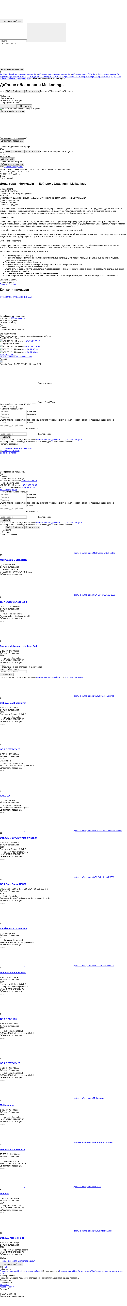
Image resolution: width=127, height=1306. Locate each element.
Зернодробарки (22, 79)
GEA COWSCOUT (10, 749)
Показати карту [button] (45, 383)
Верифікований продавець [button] (12, 316)
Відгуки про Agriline (68, 1271)
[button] (63, 56)
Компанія (31, 414)
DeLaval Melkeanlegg (12, 1238)
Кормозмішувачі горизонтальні (96, 76)
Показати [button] (19, 341)
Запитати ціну (7, 159)
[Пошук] (46, 32)
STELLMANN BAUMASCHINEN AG (16, 297)
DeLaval (4, 1193)
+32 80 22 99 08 (30, 352)
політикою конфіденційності (49, 439)
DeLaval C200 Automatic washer (18, 837)
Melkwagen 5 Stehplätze (14, 560)
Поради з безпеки (8, 284)
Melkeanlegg (7, 1105)
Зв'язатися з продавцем (12, 141)
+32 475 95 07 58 (32, 346)
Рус (5, 1267)
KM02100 (5, 795)
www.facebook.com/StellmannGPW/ (16, 357)
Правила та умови (8, 1271)
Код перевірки (44, 434)
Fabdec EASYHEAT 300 (13, 928)
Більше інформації (8, 490)
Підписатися (7, 675)
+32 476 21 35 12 (32, 341)
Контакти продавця (26, 1261)
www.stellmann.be (8, 354)
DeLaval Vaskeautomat (13, 703)
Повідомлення (31, 428)
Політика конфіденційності (29, 1271)
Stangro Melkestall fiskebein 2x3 (18, 646)
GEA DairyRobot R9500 (13, 884)
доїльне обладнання (13, 167)
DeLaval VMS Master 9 (12, 1149)
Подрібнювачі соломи (72, 76)
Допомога (12, 1261)
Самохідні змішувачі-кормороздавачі (44, 76)
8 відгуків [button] (4, 327)
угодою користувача (74, 439)
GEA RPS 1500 (8, 1019)
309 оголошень (18, 318)
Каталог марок (84, 1271)
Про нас (3, 1261)
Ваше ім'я (31, 411)
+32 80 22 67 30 (30, 349)
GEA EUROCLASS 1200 (13, 602)
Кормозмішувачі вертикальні (13, 76)
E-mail (30, 422)
